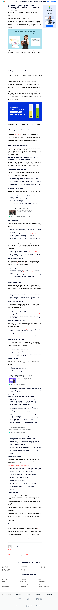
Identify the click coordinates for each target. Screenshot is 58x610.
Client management (23, 584)
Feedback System (23, 579)
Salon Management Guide (39, 597)
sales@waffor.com (39, 605)
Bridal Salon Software (24, 566)
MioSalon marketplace (26, 472)
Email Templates (38, 600)
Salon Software (5, 566)
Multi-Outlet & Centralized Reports (44, 586)
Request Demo (52, 1)
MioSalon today (33, 538)
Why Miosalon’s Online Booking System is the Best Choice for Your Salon (22, 465)
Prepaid (39, 579)
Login (48, 1)
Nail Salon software (24, 567)
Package (3, 581)
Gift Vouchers (22, 581)
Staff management (41, 584)
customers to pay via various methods (30, 233)
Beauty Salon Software (43, 567)
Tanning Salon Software (6, 570)
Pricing (25, 1)
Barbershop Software (6, 569)
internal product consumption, (33, 313)
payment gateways (11, 224)
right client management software (21, 262)
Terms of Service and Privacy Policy (29, 606)
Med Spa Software (42, 566)
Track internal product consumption (8, 584)
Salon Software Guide (39, 598)
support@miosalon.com (50, 597)
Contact (27, 599)
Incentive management (6, 586)
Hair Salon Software (6, 567)
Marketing (4, 579)
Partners (27, 598)
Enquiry (44, 1)
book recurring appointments (27, 329)
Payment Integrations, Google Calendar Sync (6, 588)
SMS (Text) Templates (39, 599)
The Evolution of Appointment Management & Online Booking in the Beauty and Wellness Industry (23, 59)
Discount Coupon (41, 581)
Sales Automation (18, 598)
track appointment (18, 134)
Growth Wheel (18, 597)
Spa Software (23, 569)
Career (27, 597)
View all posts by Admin (12, 549)
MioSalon (38, 528)
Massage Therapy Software (25, 570)
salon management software (15, 91)
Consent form (22, 586)
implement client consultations (28, 271)
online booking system (13, 148)
